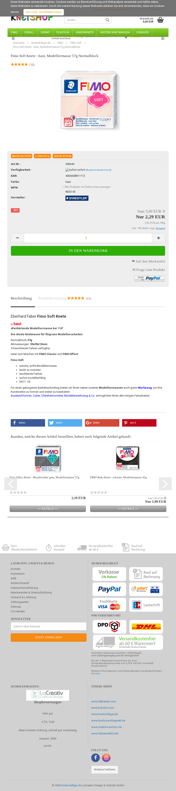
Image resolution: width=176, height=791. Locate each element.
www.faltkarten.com (103, 701)
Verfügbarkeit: (21, 169)
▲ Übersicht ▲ (42, 156)
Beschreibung (21, 298)
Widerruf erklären (104, 769)
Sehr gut (47, 713)
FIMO (14, 32)
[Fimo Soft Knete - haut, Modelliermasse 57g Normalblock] (88, 99)
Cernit (45, 32)
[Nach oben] (164, 784)
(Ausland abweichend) (98, 170)
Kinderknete (85, 32)
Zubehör (142, 32)
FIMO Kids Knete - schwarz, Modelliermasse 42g (118, 477)
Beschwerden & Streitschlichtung (31, 592)
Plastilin (62, 32)
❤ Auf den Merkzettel (148, 261)
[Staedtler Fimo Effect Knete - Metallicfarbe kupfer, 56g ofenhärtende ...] (48, 458)
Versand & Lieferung (23, 597)
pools (47, 745)
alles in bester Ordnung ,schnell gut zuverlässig (48, 730)
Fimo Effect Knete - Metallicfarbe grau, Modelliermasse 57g (44, 477)
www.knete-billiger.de (104, 714)
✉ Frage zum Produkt (148, 270)
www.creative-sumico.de (106, 727)
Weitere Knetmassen (115, 32)
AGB (13, 578)
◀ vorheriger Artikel (21, 156)
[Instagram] (106, 757)
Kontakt (15, 569)
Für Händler (18, 611)
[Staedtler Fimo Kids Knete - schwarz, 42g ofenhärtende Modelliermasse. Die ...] (128, 458)
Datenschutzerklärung (24, 587)
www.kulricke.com (102, 707)
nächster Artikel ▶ (62, 156)
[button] (28, 423)
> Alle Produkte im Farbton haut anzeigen (86, 186)
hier (98, 673)
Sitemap (16, 606)
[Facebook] (95, 757)
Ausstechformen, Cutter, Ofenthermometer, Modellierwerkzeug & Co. (53, 395)
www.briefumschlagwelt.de (108, 720)
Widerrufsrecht (20, 583)
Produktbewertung (64, 298)
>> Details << (48, 508)
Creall (29, 32)
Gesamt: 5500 (47, 738)
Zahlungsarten (20, 602)
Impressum (18, 573)
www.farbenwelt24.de (104, 733)
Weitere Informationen (44, 12)
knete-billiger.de (71, 785)
